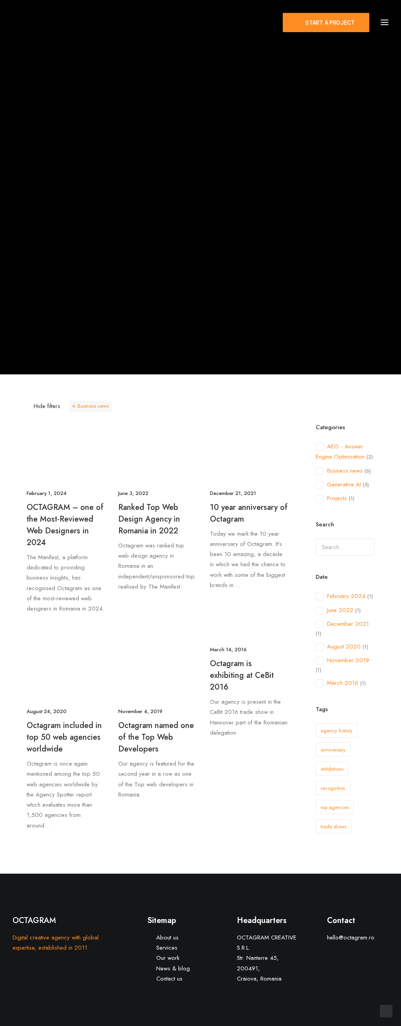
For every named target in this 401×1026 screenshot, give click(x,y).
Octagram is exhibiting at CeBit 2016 (242, 675)
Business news (93, 406)
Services (166, 947)
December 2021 (348, 624)
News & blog (173, 968)
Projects (337, 498)
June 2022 (340, 610)
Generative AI (344, 484)
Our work (167, 958)
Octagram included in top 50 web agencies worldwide (64, 737)
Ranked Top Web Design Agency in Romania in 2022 (149, 519)
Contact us (169, 978)
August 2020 (344, 646)
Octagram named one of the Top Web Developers (156, 737)
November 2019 (348, 660)
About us (167, 937)
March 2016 (342, 683)
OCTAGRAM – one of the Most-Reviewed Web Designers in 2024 (65, 525)
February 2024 (346, 596)
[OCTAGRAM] (59, 22)
